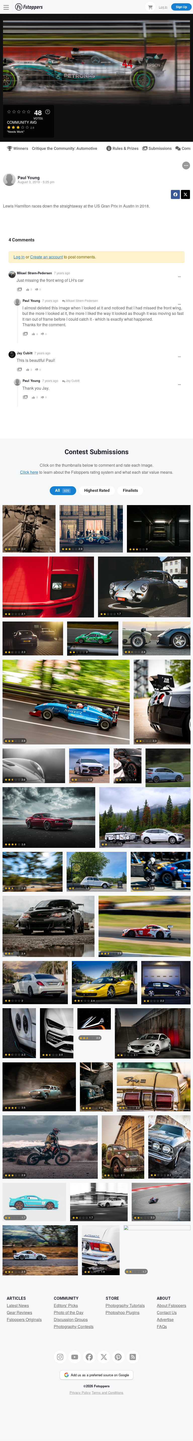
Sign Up (181, 7)
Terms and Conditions (107, 1392)
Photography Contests (73, 1326)
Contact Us (167, 1312)
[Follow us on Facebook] (89, 1357)
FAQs (162, 1326)
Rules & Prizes (123, 149)
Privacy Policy (80, 1392)
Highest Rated (97, 491)
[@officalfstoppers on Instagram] (60, 1357)
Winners (18, 149)
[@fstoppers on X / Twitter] (104, 1357)
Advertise (165, 1319)
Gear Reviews (19, 1312)
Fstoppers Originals (24, 1319)
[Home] (29, 7)
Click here (29, 472)
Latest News (18, 1305)
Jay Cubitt (24, 353)
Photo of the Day (68, 1312)
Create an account (46, 257)
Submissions (158, 149)
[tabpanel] (96, 892)
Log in (19, 257)
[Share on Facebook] (175, 194)
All (62, 491)
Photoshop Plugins (122, 1312)
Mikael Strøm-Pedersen (34, 273)
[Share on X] (185, 194)
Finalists (130, 491)
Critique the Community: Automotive (64, 149)
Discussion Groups (71, 1319)
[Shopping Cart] (150, 7)
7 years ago (62, 273)
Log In (163, 7)
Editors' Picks (66, 1305)
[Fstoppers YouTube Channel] (74, 1357)
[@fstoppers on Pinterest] (118, 1357)
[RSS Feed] (133, 1357)
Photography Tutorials (125, 1305)
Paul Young (29, 177)
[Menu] (6, 7)
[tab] (63, 490)
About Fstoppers (171, 1305)
